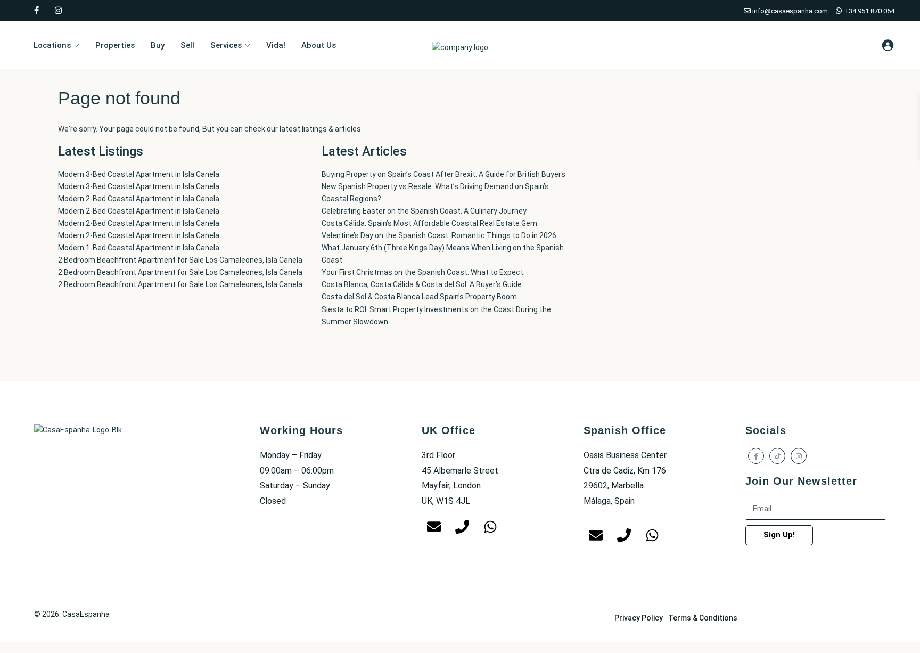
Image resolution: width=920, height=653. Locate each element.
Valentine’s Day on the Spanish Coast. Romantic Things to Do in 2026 (439, 235)
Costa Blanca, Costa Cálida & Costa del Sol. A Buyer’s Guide (422, 284)
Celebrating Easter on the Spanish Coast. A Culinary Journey (424, 211)
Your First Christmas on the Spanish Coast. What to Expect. (423, 272)
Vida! (275, 45)
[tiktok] (777, 456)
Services (226, 45)
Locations (52, 45)
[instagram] (58, 10)
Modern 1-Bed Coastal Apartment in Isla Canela (138, 247)
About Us (318, 45)
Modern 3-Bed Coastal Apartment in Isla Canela (138, 174)
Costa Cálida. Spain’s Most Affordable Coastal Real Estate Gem (429, 223)
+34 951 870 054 (868, 11)
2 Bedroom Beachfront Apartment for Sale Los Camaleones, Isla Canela (180, 260)
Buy (158, 45)
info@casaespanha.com (789, 11)
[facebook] (36, 10)
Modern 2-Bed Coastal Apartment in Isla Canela (138, 198)
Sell (187, 45)
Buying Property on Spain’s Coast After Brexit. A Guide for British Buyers (443, 174)
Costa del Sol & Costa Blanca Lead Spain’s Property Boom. (420, 296)
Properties (115, 45)
